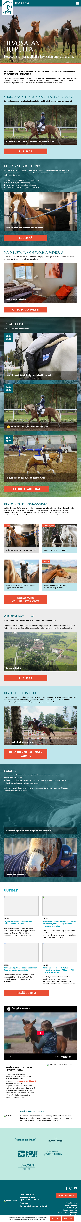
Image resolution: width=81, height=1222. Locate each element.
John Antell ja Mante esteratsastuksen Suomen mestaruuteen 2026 (20, 969)
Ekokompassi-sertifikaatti (25, 1081)
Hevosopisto (22, 3)
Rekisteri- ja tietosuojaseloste (70, 1209)
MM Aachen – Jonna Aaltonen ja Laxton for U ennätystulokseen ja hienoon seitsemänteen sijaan (59, 923)
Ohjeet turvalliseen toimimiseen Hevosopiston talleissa (18, 922)
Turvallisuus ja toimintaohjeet (71, 1204)
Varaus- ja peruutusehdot (66, 1212)
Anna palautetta (70, 1215)
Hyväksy (68, 1218)
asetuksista (42, 1219)
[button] (25, 151)
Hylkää (55, 1218)
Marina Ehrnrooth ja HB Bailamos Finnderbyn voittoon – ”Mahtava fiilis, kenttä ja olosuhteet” (58, 970)
